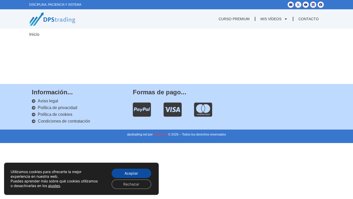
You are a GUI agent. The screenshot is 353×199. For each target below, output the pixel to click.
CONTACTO (308, 19)
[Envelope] (291, 5)
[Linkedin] (313, 5)
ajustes (54, 185)
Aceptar (131, 173)
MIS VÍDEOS (270, 19)
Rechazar (131, 184)
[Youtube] (306, 5)
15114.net (160, 134)
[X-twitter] (298, 5)
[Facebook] (321, 5)
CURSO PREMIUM (234, 19)
